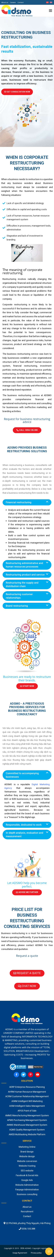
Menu (50, 7)
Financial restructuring (18, 502)
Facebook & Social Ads (27, 1175)
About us (4, 2)
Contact (21, 2)
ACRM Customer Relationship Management (27, 1096)
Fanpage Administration (27, 1189)
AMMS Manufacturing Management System (27, 1115)
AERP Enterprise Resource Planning (27, 1087)
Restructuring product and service (25, 574)
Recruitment (27, 1211)
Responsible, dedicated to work (24, 824)
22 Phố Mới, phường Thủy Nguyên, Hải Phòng (27, 1223)
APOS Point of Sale (27, 1110)
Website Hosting (27, 1165)
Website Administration (27, 1185)
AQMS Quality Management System (27, 1129)
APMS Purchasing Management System (27, 1120)
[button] (17, 92)
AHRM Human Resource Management (27, 1091)
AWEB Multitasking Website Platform (27, 1134)
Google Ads (27, 1180)
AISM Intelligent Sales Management (27, 1106)
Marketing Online (27, 1147)
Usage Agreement (20, 1253)
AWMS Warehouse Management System (27, 1125)
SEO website (27, 1170)
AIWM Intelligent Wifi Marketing (27, 1101)
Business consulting (27, 1194)
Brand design (27, 1151)
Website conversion (27, 1161)
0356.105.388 (28, 1228)
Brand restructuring (17, 605)
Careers (13, 2)
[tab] (27, 502)
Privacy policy (36, 1253)
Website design (27, 1156)
